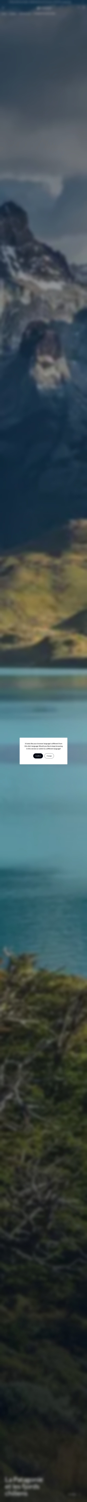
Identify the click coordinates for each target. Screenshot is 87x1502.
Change (49, 756)
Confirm (38, 756)
